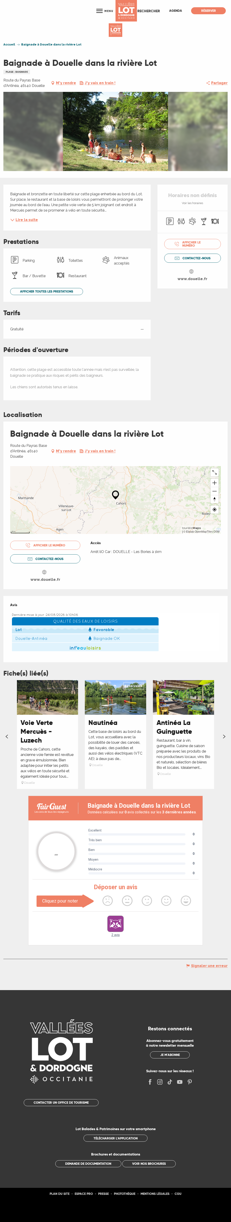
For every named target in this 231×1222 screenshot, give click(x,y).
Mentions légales (155, 1194)
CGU (178, 1194)
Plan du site (59, 1194)
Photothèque (124, 1194)
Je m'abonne (170, 1055)
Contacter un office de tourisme (61, 1103)
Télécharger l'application (116, 1138)
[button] (148, 11)
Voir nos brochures (149, 1164)
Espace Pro (84, 1194)
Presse (103, 1194)
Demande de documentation (88, 1164)
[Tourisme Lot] (126, 10)
